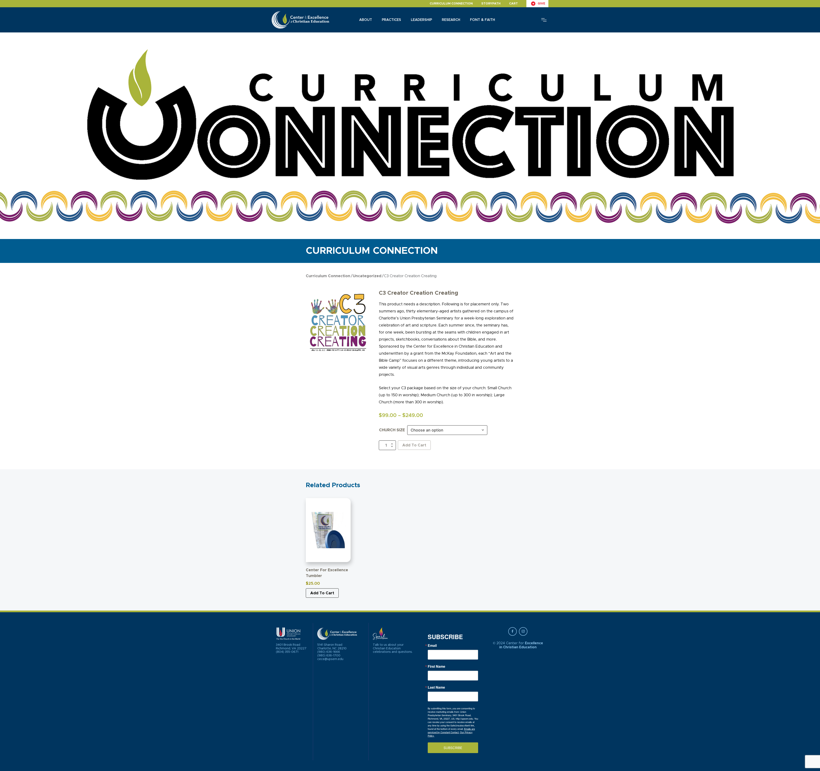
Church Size (392, 430)
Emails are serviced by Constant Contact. (451, 730)
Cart (513, 3)
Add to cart (322, 593)
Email (432, 645)
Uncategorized (367, 276)
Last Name (436, 687)
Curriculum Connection (451, 3)
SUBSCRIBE (453, 748)
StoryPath (491, 3)
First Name (436, 666)
